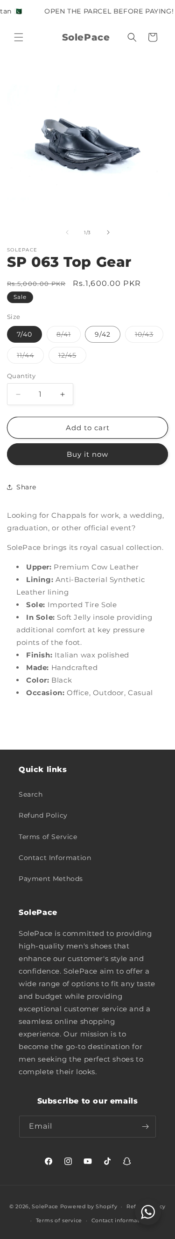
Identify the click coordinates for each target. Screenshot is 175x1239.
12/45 (72, 357)
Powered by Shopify (89, 1206)
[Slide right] (108, 232)
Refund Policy (43, 815)
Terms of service (59, 1220)
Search (31, 794)
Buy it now (87, 454)
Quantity (21, 375)
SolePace (45, 1206)
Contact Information (55, 857)
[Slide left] (67, 232)
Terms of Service (48, 837)
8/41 (68, 336)
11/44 (30, 357)
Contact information (119, 1220)
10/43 (149, 336)
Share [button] (26, 487)
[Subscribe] (145, 1126)
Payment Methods (51, 878)
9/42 (103, 334)
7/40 (24, 334)
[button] (18, 37)
